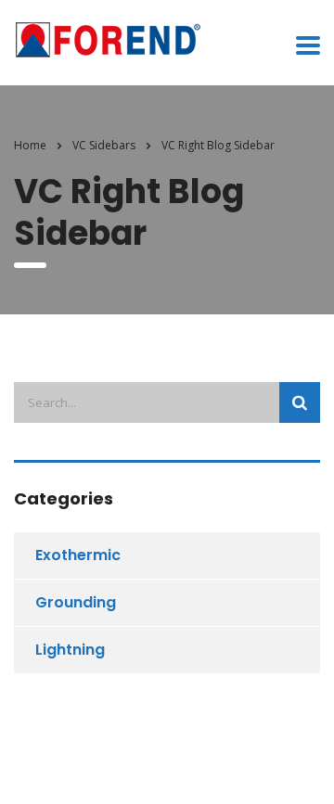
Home (30, 145)
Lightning (70, 649)
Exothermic (78, 555)
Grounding (75, 602)
